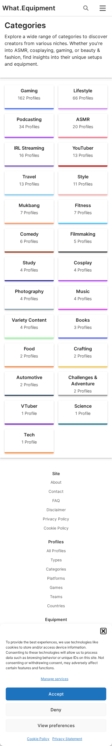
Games (56, 587)
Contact (56, 491)
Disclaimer (56, 509)
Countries (56, 606)
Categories (56, 569)
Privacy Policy (56, 519)
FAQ (56, 500)
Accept (56, 694)
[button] (103, 631)
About (56, 482)
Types (56, 560)
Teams (56, 596)
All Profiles (56, 550)
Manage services (54, 679)
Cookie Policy (38, 739)
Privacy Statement (67, 739)
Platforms (56, 578)
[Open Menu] (102, 8)
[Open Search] (86, 8)
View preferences (56, 725)
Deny (56, 709)
